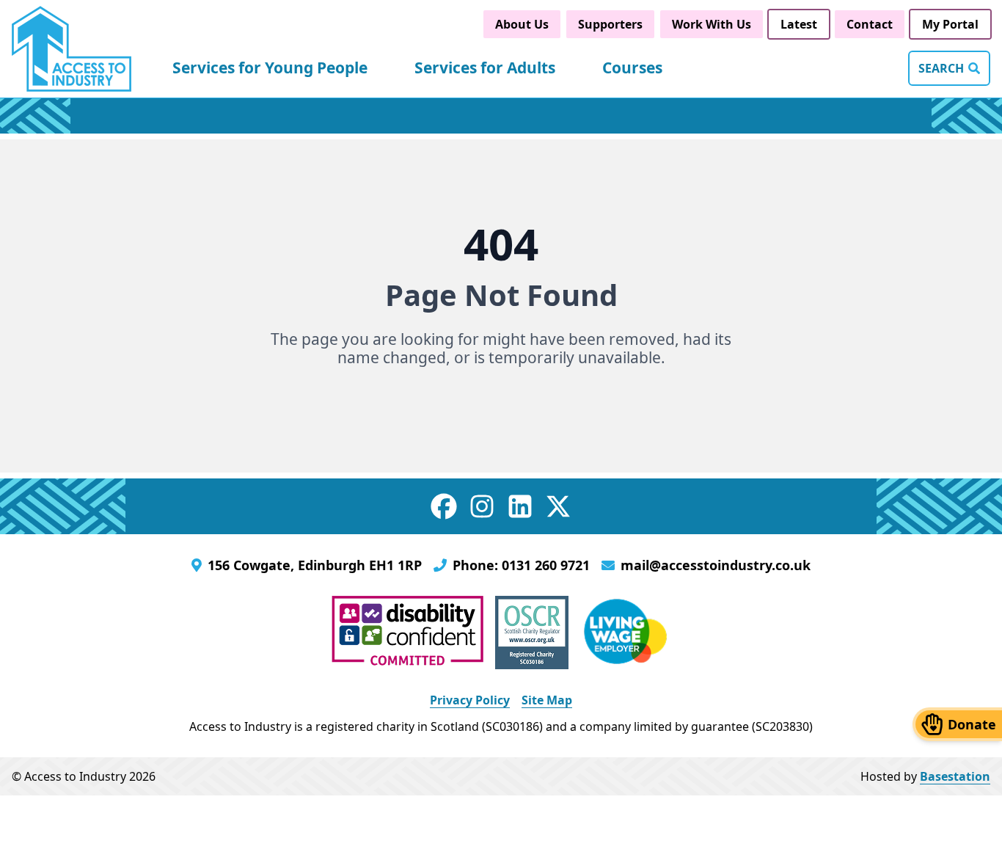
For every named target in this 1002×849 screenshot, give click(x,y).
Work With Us (711, 24)
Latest (798, 24)
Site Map (547, 700)
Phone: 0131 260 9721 (521, 565)
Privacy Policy (470, 700)
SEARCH (941, 68)
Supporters (610, 24)
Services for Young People (269, 67)
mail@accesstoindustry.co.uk (716, 565)
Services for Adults (484, 67)
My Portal (950, 24)
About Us (522, 24)
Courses (632, 67)
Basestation (955, 776)
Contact (869, 24)
